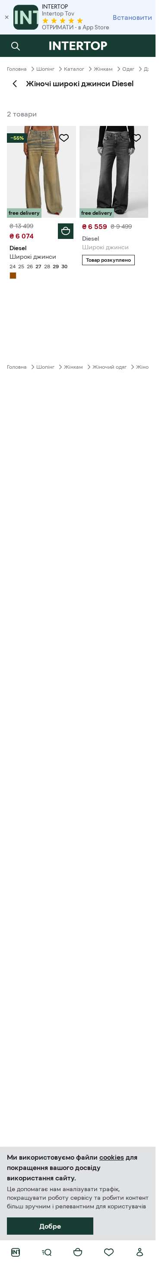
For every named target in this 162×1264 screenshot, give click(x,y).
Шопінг (45, 69)
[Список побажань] (109, 1252)
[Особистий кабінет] (140, 1252)
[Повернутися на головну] (77, 45)
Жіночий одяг (109, 367)
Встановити (132, 17)
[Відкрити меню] (46, 1252)
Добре (50, 1226)
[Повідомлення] (140, 45)
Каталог (74, 69)
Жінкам (103, 69)
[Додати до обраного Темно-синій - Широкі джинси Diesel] (136, 138)
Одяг (128, 69)
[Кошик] (77, 1252)
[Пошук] (15, 45)
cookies (111, 1157)
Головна (17, 69)
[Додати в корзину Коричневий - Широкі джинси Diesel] (65, 231)
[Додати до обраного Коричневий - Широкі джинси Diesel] (64, 138)
